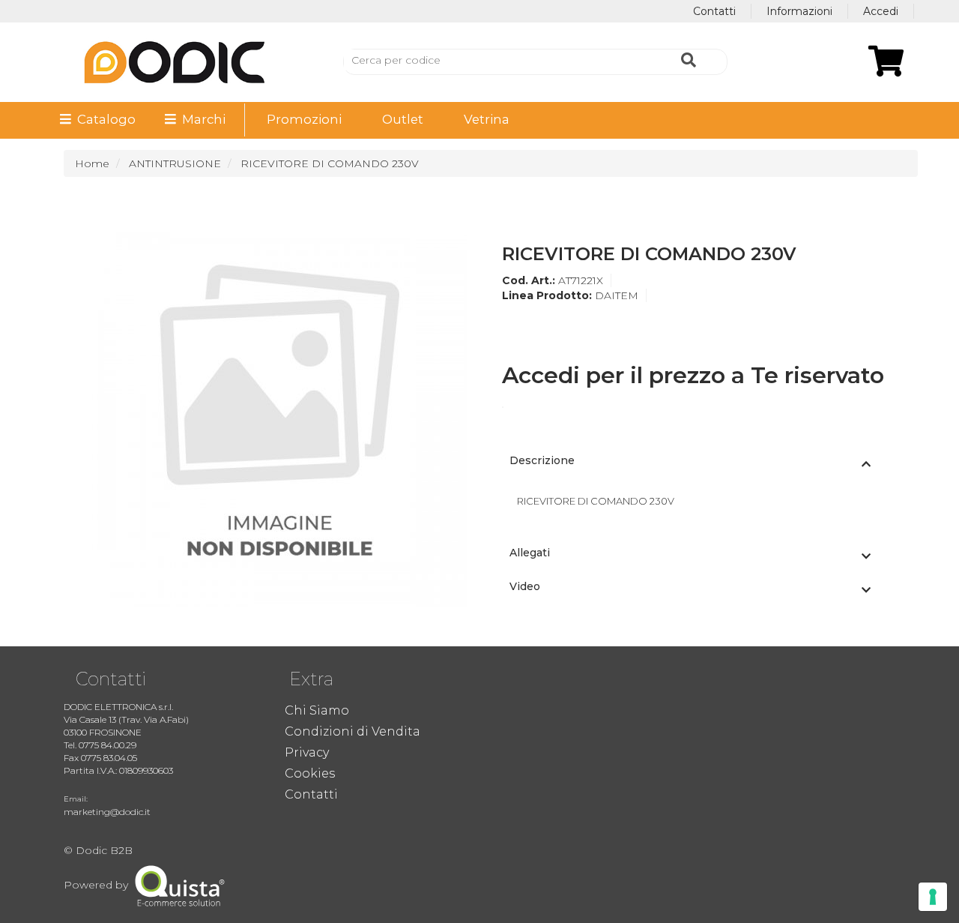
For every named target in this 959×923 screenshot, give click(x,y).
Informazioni (799, 11)
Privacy (307, 752)
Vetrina (486, 119)
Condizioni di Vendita (352, 731)
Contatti (714, 11)
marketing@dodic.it (107, 811)
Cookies (310, 773)
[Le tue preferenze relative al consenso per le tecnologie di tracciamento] (933, 897)
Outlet (402, 119)
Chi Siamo (317, 710)
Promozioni (304, 119)
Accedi (880, 11)
